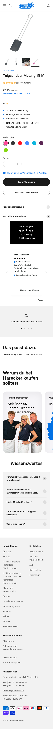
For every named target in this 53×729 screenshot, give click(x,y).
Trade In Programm (12, 662)
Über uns (7, 552)
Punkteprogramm (11, 606)
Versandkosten (10, 657)
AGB (31, 565)
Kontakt (6, 556)
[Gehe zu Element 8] (35, 62)
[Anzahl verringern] (6, 164)
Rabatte (6, 611)
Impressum (34, 575)
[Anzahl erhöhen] (17, 164)
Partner (6, 621)
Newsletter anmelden (13, 601)
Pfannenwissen (10, 626)
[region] (26, 272)
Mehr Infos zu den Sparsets (26, 192)
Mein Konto (8, 641)
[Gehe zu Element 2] (16, 62)
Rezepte (6, 596)
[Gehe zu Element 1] (7, 62)
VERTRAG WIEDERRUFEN (36, 558)
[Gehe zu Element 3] (26, 62)
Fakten (6, 616)
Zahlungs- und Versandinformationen (13, 649)
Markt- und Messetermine (9, 589)
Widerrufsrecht (36, 552)
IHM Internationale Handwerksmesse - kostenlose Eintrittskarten (12, 578)
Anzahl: (6, 158)
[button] (26, 83)
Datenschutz (35, 570)
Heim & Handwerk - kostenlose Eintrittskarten (12, 565)
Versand (16, 94)
